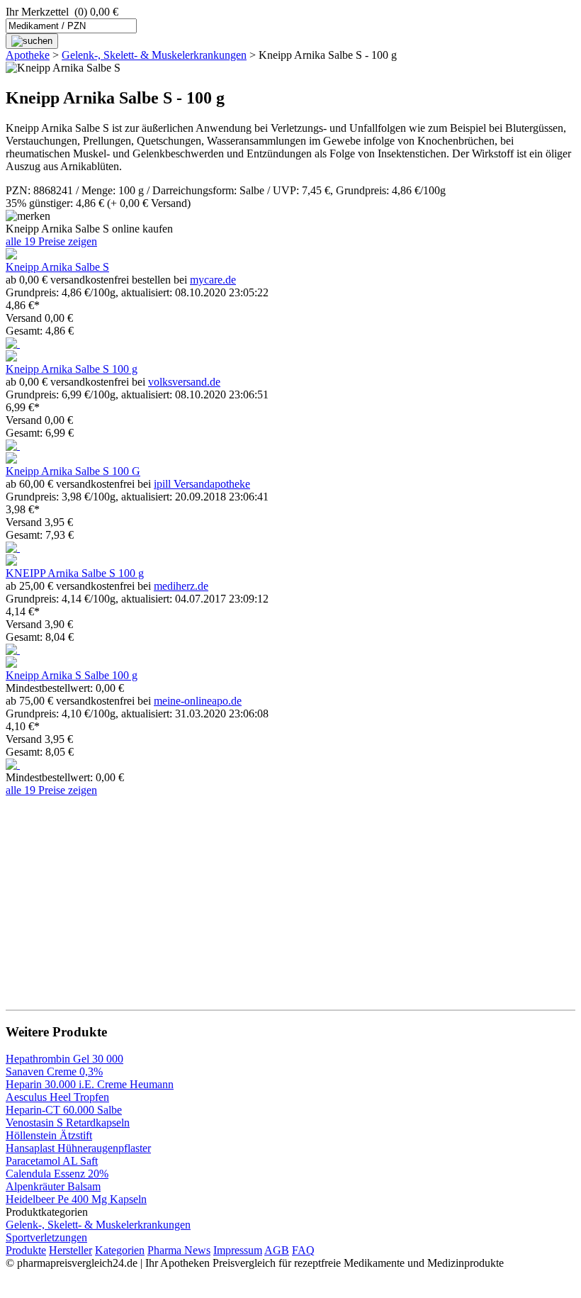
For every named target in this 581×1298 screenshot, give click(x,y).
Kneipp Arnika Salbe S (57, 267)
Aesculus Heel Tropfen (57, 1097)
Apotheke (28, 55)
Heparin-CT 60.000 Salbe (64, 1110)
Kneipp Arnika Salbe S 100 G (73, 471)
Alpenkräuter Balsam (53, 1186)
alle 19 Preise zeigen (51, 241)
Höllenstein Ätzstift (49, 1135)
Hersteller (70, 1250)
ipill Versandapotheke (202, 484)
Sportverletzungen (46, 1237)
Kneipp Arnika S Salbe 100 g (71, 675)
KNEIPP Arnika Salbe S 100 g (75, 573)
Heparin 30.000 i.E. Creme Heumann (90, 1084)
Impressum (237, 1250)
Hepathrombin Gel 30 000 (64, 1059)
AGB (276, 1250)
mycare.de (213, 280)
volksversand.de (184, 382)
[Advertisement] (290, 896)
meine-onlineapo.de (198, 701)
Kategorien (120, 1250)
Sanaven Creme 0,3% (54, 1071)
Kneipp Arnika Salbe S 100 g (71, 369)
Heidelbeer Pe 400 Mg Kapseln (76, 1199)
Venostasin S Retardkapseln (68, 1123)
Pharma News (178, 1250)
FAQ (303, 1250)
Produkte (26, 1250)
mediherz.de (181, 586)
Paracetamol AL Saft (52, 1161)
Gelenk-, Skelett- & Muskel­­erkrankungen (154, 55)
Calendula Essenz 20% (57, 1174)
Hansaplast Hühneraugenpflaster (78, 1148)
